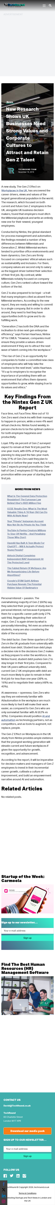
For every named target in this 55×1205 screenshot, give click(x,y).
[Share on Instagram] (3, 1201)
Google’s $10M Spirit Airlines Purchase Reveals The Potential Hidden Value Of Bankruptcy (24, 584)
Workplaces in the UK (14, 190)
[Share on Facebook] (3, 1184)
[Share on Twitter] (3, 1190)
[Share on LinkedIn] (3, 1195)
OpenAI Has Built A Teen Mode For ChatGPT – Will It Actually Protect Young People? (25, 546)
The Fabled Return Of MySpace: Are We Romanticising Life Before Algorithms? (26, 571)
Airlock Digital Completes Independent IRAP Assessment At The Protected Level (25, 559)
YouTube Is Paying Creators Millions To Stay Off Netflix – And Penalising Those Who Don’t (26, 534)
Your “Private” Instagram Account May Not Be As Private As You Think (26, 523)
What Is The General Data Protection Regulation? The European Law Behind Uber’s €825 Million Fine (27, 499)
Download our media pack (27, 1131)
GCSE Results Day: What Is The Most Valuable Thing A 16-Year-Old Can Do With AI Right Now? (27, 512)
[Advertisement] (27, 46)
